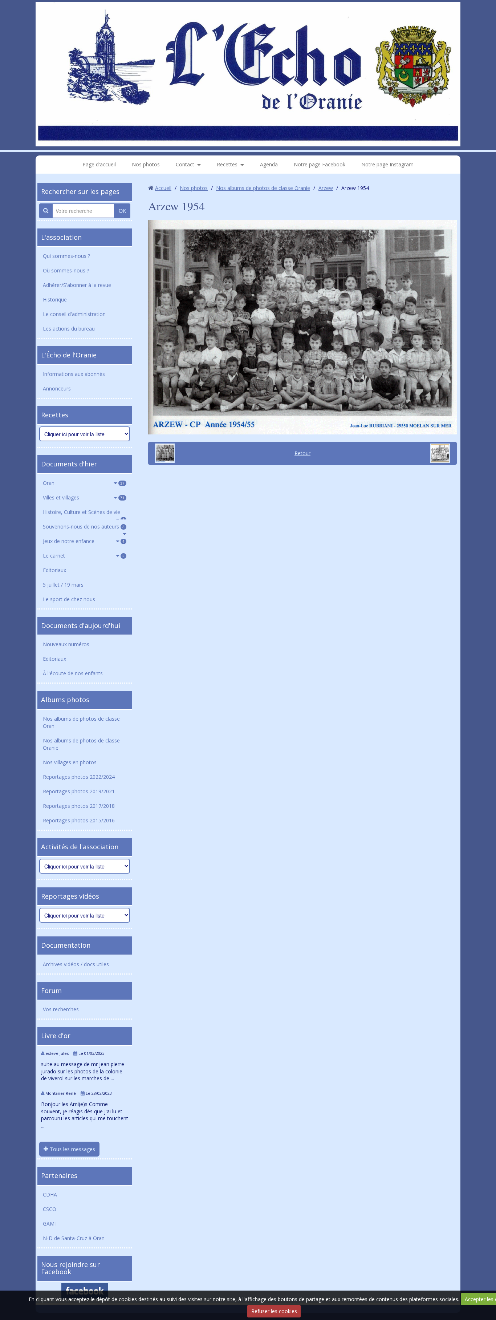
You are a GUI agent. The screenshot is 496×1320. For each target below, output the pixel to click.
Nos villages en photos (70, 762)
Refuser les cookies (274, 1311)
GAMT (50, 1223)
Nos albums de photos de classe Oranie (81, 744)
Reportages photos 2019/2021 (79, 791)
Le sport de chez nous (69, 599)
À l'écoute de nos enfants (73, 673)
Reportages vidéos (70, 896)
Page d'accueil (99, 164)
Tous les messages (71, 1149)
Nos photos (146, 164)
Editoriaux (54, 570)
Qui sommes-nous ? (66, 255)
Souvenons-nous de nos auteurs (84, 526)
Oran (84, 482)
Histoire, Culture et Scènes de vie (84, 514)
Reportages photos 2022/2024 (79, 776)
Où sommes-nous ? (66, 270)
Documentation (65, 945)
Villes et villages (84, 497)
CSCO (49, 1209)
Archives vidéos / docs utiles (76, 964)
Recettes (227, 164)
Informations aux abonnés (74, 374)
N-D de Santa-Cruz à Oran (74, 1238)
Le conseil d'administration (74, 314)
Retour (302, 453)
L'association (61, 237)
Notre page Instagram (387, 164)
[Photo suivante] (442, 453)
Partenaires (59, 1175)
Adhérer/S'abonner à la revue (77, 285)
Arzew (325, 188)
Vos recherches (61, 1009)
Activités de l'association (79, 846)
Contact (185, 164)
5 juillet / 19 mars (63, 584)
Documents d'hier (69, 463)
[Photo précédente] (162, 453)
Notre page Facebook (319, 164)
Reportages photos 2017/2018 (79, 805)
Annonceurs (57, 388)
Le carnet (84, 555)
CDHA (50, 1194)
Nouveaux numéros (66, 644)
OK (122, 210)
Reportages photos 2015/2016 (79, 820)
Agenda (269, 164)
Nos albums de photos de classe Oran (81, 722)
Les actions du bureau (69, 328)
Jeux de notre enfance (84, 541)
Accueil (163, 188)
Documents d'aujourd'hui (80, 625)
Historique (55, 299)
